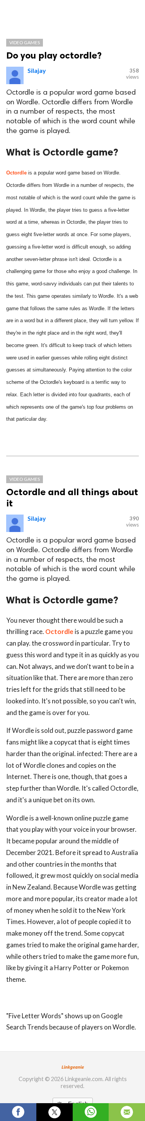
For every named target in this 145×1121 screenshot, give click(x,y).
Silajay (36, 70)
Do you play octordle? (54, 55)
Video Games (24, 42)
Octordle (16, 173)
